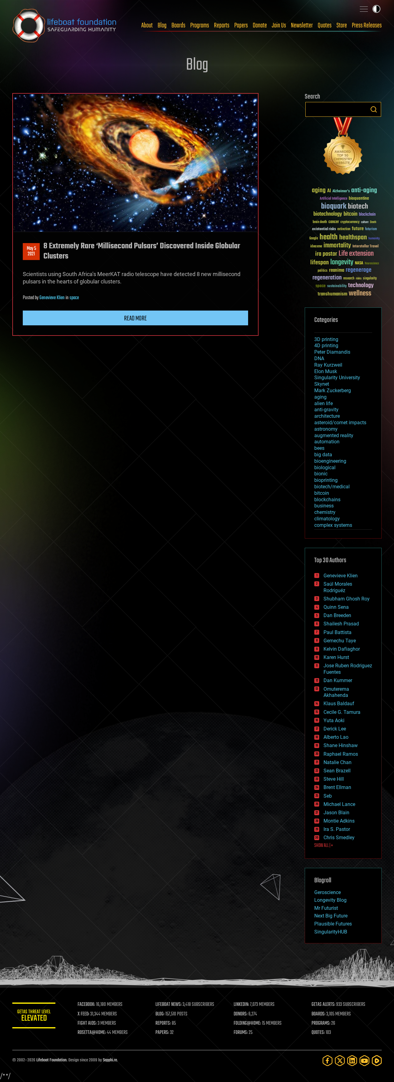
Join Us (279, 25)
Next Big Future (331, 916)
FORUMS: (241, 1033)
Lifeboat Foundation (51, 1060)
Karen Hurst (336, 657)
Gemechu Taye (340, 641)
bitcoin (350, 214)
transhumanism (332, 294)
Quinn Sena (336, 607)
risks (358, 278)
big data (323, 455)
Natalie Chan (338, 762)
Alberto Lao (336, 737)
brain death (320, 222)
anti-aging (364, 190)
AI (329, 191)
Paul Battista (338, 632)
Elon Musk (325, 371)
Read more (135, 318)
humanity (374, 239)
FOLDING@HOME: (247, 1023)
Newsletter (302, 25)
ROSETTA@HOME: (92, 1033)
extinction (343, 229)
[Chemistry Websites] (343, 147)
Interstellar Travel (365, 246)
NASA (359, 263)
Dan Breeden (337, 615)
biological (325, 467)
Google (313, 239)
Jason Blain (336, 813)
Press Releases (367, 25)
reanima (336, 270)
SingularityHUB (330, 932)
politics (323, 271)
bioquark (333, 206)
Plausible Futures (333, 924)
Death (373, 222)
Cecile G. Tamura (342, 712)
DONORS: (240, 1014)
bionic (321, 474)
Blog (162, 25)
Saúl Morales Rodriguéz (338, 587)
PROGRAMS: (321, 1023)
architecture (327, 416)
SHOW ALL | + (323, 846)
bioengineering (330, 461)
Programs (199, 25)
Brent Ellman (337, 787)
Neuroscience (372, 264)
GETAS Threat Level (33, 1016)
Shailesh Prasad (341, 624)
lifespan (319, 262)
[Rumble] (377, 1060)
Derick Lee (335, 729)
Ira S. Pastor (337, 829)
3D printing (326, 339)
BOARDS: (318, 1014)
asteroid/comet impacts (340, 422)
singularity (370, 279)
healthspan (353, 238)
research (348, 279)
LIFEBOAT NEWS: (168, 1005)
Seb (328, 796)
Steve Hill (334, 779)
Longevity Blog (330, 900)
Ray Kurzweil (328, 365)
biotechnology (327, 214)
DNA (319, 358)
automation (327, 442)
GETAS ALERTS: (323, 1005)
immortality (337, 245)
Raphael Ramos (341, 754)
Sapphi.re (110, 1060)
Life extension (356, 254)
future (358, 229)
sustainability (337, 286)
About (147, 25)
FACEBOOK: (86, 1005)
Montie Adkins (339, 821)
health (329, 237)
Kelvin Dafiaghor (342, 649)
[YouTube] (364, 1060)
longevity (341, 262)
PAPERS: (162, 1033)
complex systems (333, 525)
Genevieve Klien (52, 298)
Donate (260, 25)
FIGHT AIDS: (87, 1023)
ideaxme (316, 247)
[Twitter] (340, 1060)
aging (319, 190)
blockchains (327, 499)
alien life (323, 403)
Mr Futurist (326, 908)
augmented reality (333, 435)
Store (341, 25)
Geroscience (327, 892)
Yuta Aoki (334, 720)
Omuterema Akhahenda (336, 692)
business (324, 506)
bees (319, 448)
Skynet (321, 384)
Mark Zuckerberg (332, 390)
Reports (221, 25)
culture (364, 222)
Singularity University (337, 377)
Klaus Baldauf (339, 703)
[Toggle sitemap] (364, 9)
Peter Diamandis (332, 352)
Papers (241, 25)
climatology (327, 519)
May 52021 (31, 251)
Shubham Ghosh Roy (347, 599)
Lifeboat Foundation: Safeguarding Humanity (64, 26)
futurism (371, 229)
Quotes (325, 25)
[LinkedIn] (352, 1060)
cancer (333, 222)
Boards (178, 25)
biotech (358, 206)
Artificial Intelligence (333, 199)
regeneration (327, 277)
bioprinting (326, 480)
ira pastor (326, 254)
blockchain (367, 214)
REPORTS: (163, 1023)
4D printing (326, 345)
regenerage (359, 270)
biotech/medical (332, 487)
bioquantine (359, 198)
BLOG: (159, 1014)
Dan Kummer (338, 680)
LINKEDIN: (241, 1005)
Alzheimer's (341, 191)
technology (361, 285)
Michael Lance (339, 804)
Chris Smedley (339, 837)
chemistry (325, 512)
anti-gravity (326, 410)
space (74, 298)
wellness (360, 294)
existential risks (324, 229)
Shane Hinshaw (341, 745)
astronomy (326, 429)
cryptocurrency (350, 222)
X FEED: (83, 1014)
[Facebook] (327, 1060)
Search (373, 109)
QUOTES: (318, 1033)
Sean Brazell (337, 771)
